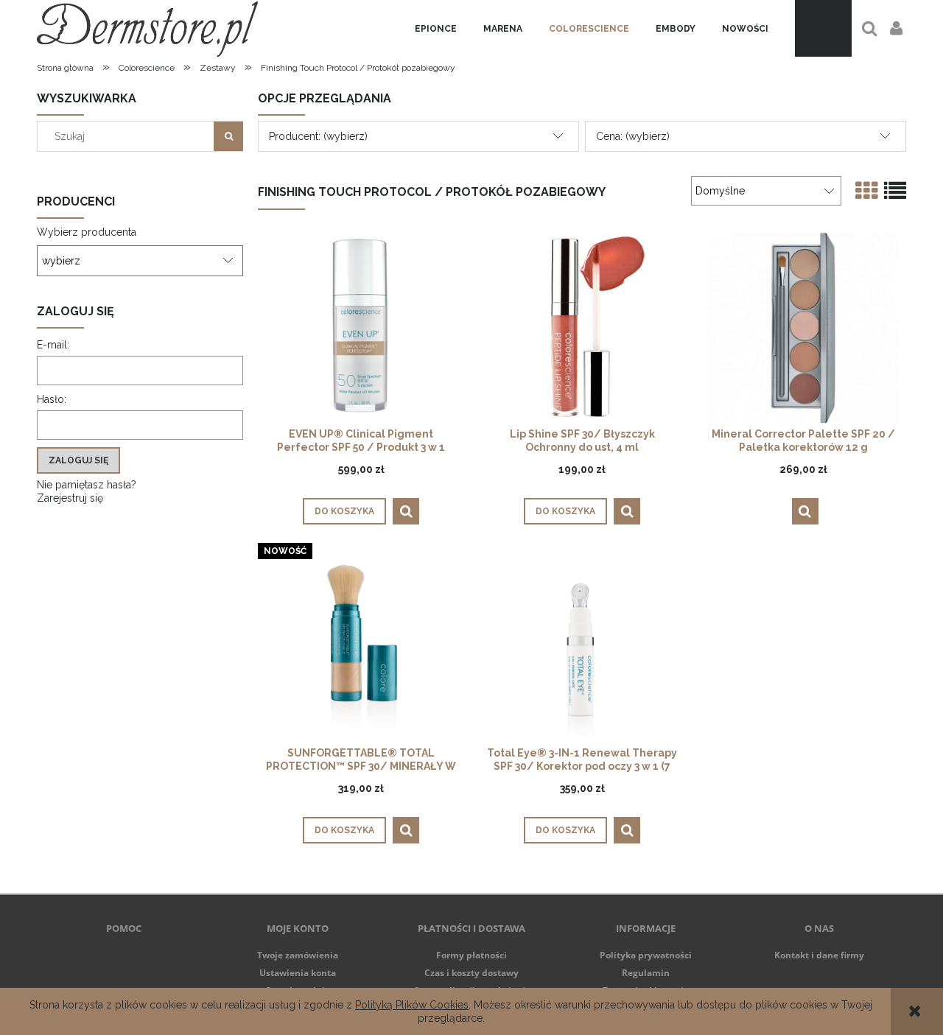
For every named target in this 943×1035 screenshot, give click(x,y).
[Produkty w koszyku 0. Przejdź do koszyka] (823, 28)
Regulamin (646, 972)
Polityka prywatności (646, 955)
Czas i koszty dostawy (471, 972)
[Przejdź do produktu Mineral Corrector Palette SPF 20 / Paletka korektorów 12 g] (803, 327)
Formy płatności (471, 955)
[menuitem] (436, 28)
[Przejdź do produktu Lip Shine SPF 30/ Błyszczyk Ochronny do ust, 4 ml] (582, 327)
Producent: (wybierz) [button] (318, 136)
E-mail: (53, 345)
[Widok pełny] (895, 191)
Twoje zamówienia (297, 955)
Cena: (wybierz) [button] (633, 136)
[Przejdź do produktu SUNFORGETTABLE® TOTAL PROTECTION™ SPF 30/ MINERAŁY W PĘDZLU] (361, 646)
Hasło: (51, 399)
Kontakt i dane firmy (819, 955)
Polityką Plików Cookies (412, 1005)
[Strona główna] (147, 28)
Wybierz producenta (86, 232)
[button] (406, 511)
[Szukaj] (228, 136)
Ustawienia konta (297, 972)
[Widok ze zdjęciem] (866, 191)
